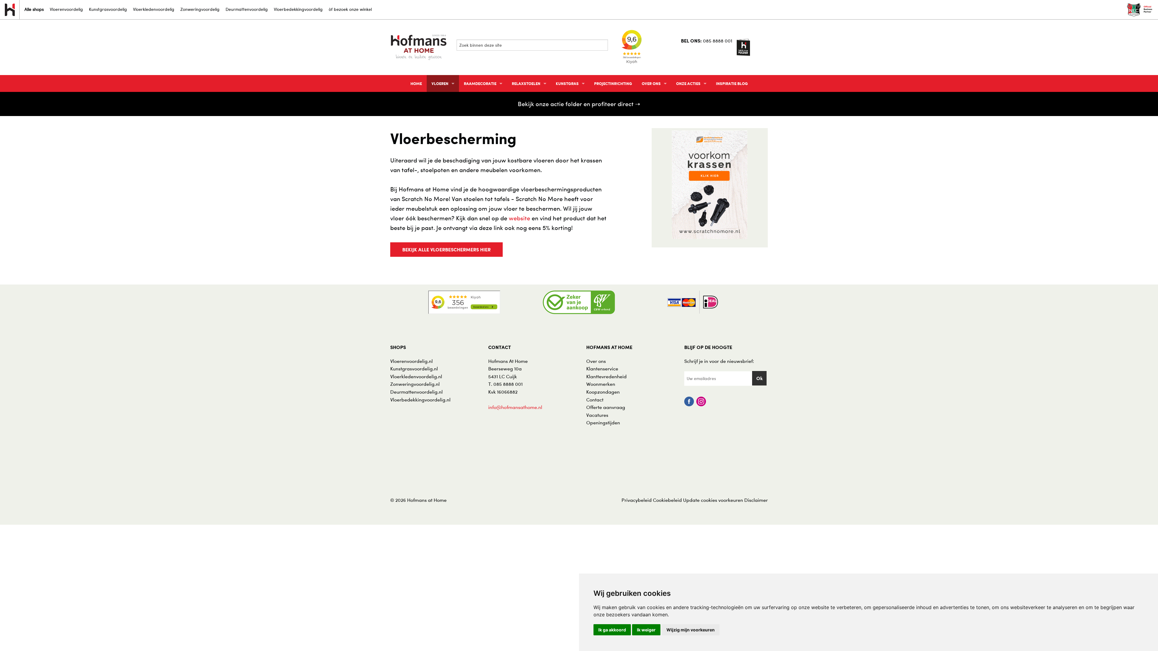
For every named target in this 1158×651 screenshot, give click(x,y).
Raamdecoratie (480, 83)
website (519, 218)
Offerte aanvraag (605, 407)
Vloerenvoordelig (66, 9)
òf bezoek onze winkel (350, 9)
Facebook (689, 401)
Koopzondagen (603, 392)
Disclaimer (756, 500)
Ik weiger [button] (646, 629)
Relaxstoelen (526, 83)
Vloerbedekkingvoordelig (298, 9)
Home (416, 83)
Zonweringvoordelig (200, 9)
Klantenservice (602, 369)
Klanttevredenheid (606, 376)
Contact (594, 400)
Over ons (651, 83)
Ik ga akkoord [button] (612, 629)
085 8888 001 (717, 41)
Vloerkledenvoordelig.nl (416, 376)
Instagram (701, 401)
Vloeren (440, 83)
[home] (419, 47)
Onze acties (688, 83)
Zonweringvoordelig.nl (415, 384)
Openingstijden (603, 423)
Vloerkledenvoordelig (153, 9)
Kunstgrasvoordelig (108, 9)
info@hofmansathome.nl (515, 407)
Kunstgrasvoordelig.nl (414, 369)
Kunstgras (567, 83)
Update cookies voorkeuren (713, 500)
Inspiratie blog (732, 83)
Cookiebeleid (667, 500)
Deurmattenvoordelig (247, 9)
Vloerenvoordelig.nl (411, 361)
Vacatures (597, 415)
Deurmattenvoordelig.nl (416, 392)
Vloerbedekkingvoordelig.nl (420, 400)
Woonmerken (600, 384)
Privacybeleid (637, 500)
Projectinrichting (613, 83)
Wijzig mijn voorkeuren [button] (690, 629)
